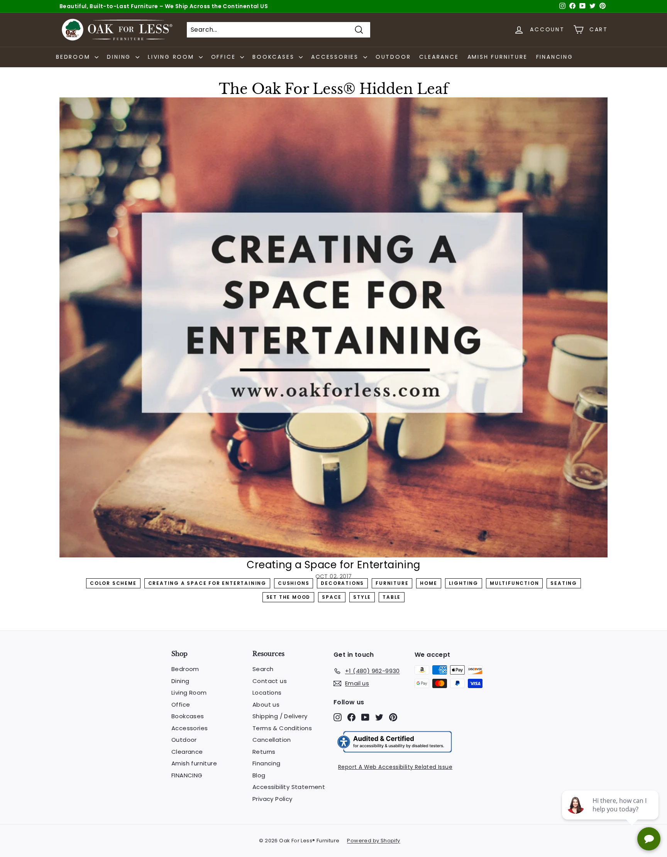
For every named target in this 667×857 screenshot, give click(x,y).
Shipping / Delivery (280, 716)
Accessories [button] (336, 57)
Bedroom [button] (74, 57)
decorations (342, 583)
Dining (180, 681)
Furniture (392, 583)
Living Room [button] (172, 57)
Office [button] (225, 57)
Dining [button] (120, 57)
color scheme (113, 583)
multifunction (514, 583)
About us (265, 704)
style (362, 597)
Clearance (439, 57)
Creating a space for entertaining (207, 583)
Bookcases (187, 716)
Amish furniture (497, 57)
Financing (266, 763)
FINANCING (554, 57)
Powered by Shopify (373, 840)
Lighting (463, 583)
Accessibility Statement (288, 787)
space (332, 597)
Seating (563, 583)
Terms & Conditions (282, 728)
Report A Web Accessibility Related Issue (395, 767)
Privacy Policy (272, 799)
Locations (267, 692)
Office (180, 704)
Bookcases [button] (274, 57)
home (428, 583)
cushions (293, 583)
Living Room (189, 692)
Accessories (189, 728)
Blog (259, 775)
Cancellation (271, 740)
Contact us (269, 681)
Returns (264, 752)
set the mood (288, 597)
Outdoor (393, 57)
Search (262, 669)
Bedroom (185, 669)
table (392, 597)
